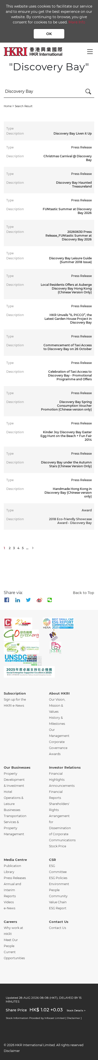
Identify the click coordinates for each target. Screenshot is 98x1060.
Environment (59, 884)
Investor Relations (65, 767)
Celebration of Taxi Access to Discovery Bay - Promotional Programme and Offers (70, 375)
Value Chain (58, 902)
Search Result (23, 106)
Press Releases (15, 878)
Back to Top (83, 592)
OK (49, 34)
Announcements (62, 786)
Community (58, 896)
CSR (52, 860)
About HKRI (59, 693)
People (54, 890)
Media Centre (15, 860)
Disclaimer (12, 1051)
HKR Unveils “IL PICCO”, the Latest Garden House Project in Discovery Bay (68, 318)
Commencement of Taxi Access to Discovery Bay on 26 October (67, 347)
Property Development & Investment (14, 780)
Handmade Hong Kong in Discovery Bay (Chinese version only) (68, 492)
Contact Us (58, 922)
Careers (10, 922)
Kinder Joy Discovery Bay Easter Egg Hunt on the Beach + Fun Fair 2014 (66, 436)
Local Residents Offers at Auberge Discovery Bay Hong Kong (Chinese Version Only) (66, 288)
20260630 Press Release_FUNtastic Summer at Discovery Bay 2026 (68, 235)
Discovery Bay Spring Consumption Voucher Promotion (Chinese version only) (66, 405)
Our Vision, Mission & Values (57, 705)
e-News (9, 908)
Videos (9, 902)
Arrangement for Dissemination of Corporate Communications (62, 828)
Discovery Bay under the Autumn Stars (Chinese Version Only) (66, 464)
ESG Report (57, 908)
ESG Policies (58, 878)
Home (8, 106)
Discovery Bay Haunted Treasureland (74, 184)
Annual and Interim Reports (12, 890)
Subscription (15, 693)
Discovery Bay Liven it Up (73, 133)
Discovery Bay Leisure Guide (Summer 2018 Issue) (70, 260)
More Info (76, 22)
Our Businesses (17, 767)
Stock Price (57, 846)
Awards (55, 754)
